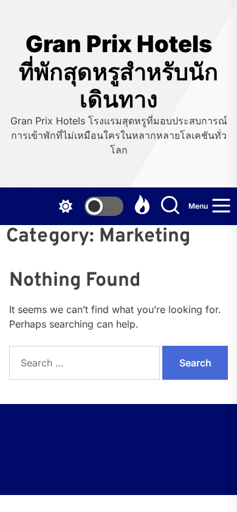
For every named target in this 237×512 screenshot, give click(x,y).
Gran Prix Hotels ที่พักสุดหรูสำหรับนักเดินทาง (118, 71)
